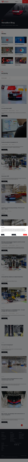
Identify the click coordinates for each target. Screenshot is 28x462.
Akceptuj (25, 234)
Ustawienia (13, 234)
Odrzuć (3, 234)
